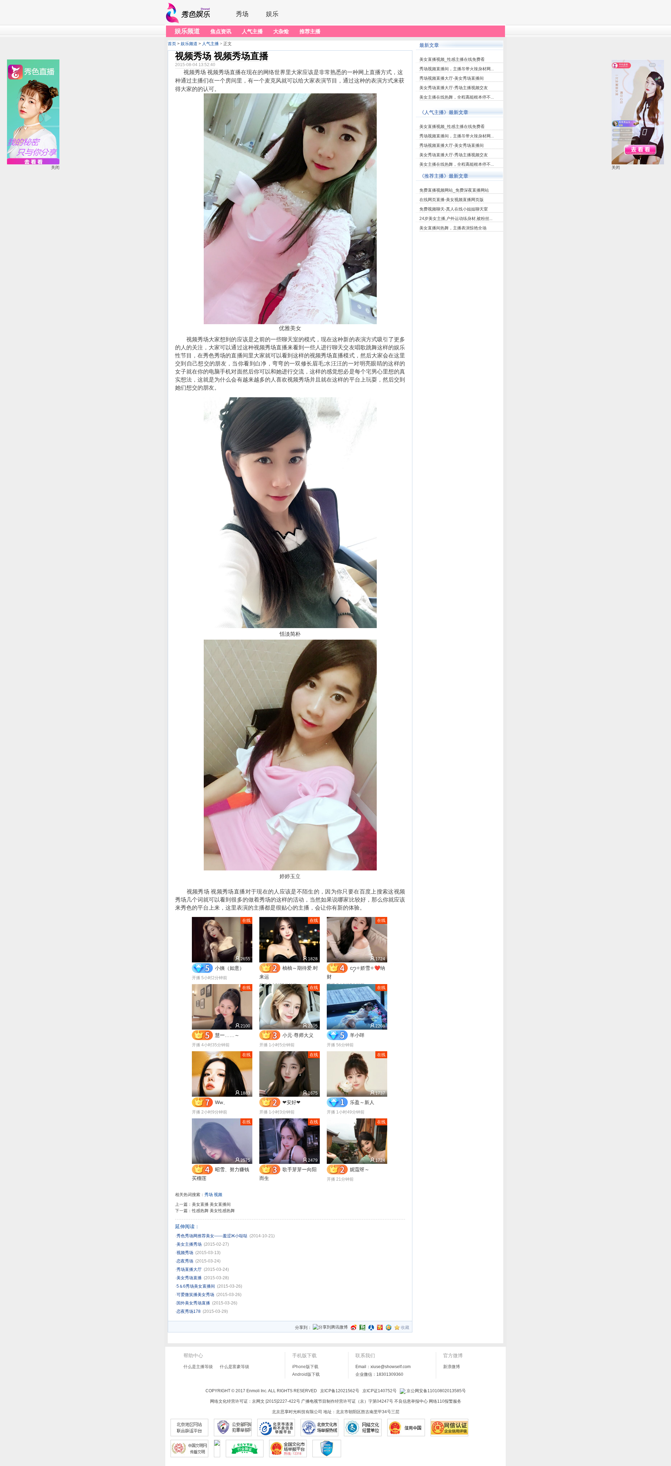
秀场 (242, 13)
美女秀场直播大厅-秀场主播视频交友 (453, 87)
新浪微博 (451, 1366)
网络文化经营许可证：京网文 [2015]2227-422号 (255, 1401)
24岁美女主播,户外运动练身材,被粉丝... (455, 218)
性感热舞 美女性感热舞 (213, 1210)
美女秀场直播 (189, 1277)
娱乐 (272, 13)
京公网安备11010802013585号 (435, 1390)
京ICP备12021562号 (339, 1390)
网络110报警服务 (445, 1401)
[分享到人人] (371, 1327)
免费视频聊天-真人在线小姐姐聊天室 (453, 209)
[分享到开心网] (380, 1327)
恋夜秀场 (184, 1261)
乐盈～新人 (362, 1102)
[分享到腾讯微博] (330, 1327)
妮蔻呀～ (359, 1169)
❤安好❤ (291, 1102)
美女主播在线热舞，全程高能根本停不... (456, 97)
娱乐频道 (189, 43)
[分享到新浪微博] (353, 1327)
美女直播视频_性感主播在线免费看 (452, 59)
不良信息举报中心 (411, 1401)
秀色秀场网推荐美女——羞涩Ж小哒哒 (211, 1235)
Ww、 (221, 1102)
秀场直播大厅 (189, 1269)
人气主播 (210, 43)
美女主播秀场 (189, 1244)
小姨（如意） (229, 968)
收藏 (405, 1327)
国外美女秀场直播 (193, 1303)
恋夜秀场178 (188, 1311)
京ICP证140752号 (379, 1390)
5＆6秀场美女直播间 (195, 1286)
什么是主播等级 (198, 1366)
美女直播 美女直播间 (211, 1204)
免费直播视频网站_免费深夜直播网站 (454, 190)
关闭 (616, 167)
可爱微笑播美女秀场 (195, 1294)
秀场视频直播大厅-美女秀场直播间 (451, 78)
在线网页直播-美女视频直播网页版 (451, 199)
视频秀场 (184, 1252)
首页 (172, 43)
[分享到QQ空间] (388, 1327)
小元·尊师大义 (297, 1035)
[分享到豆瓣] (362, 1327)
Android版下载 (306, 1374)
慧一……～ (227, 1035)
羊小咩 (357, 1035)
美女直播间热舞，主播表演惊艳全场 (452, 228)
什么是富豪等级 (234, 1366)
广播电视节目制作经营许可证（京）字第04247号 (347, 1401)
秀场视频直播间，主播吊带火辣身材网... (456, 68)
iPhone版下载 (305, 1366)
